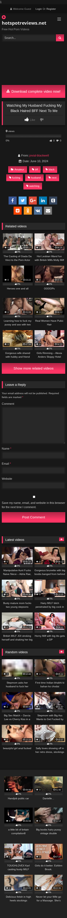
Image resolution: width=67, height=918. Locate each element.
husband (36, 177)
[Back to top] (56, 908)
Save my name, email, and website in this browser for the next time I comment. (33, 505)
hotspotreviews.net (23, 23)
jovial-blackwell (39, 155)
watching (34, 185)
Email (6, 463)
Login (39, 8)
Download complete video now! (35, 91)
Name (6, 448)
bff (36, 169)
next (54, 177)
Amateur (19, 169)
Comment (8, 403)
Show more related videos (34, 368)
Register (51, 8)
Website (7, 478)
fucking (16, 177)
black (51, 169)
